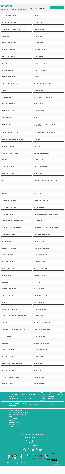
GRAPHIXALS (57, 464)
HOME (29, 7)
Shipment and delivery (15, 424)
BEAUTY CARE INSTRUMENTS (17, 414)
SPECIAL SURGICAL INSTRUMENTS (19, 412)
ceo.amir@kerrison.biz (32, 442)
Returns (11, 428)
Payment (11, 426)
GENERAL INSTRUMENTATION (37, 8)
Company (11, 416)
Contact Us (12, 420)
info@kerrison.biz (34, 441)
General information (14, 422)
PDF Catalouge (13, 418)
